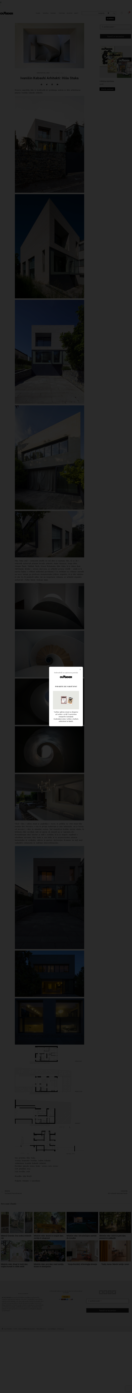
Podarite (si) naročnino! (66, 686)
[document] (66, 696)
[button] (80, 669)
